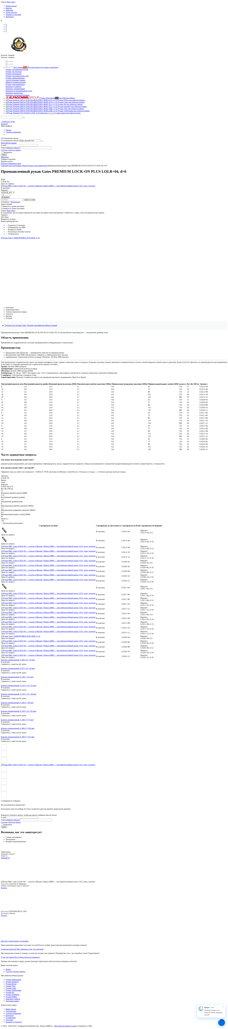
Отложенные (11, 1011)
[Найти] (24, 117)
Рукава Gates (11, 988)
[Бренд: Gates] (48, 186)
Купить (4, 888)
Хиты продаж (11, 12)
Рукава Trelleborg (12, 995)
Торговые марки (12, 1001)
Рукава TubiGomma (13, 990)
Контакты (10, 17)
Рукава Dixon (11, 984)
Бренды (9, 8)
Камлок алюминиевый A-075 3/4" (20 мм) (18, 668)
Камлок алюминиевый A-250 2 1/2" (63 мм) (18, 711)
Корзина (4, 163)
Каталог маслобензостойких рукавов (42, 325)
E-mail (3, 145)
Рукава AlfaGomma (13, 980)
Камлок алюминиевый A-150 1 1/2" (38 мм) (18, 694)
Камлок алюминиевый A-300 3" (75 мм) (17, 720)
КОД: (3, 179)
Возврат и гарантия (13, 1022)
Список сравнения (13, 132)
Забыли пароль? (13, 148)
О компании (11, 1018)
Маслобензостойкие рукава (65, 1026)
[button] (15, 202)
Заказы (8, 130)
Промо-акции (11, 6)
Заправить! (5, 858)
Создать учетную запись (11, 150)
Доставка (9, 1020)
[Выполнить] (42, 141)
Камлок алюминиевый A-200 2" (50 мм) (17, 703)
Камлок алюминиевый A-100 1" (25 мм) (17, 677)
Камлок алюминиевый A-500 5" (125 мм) (17, 737)
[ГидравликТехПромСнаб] (19, 53)
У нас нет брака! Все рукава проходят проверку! (20, 957)
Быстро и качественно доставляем (14, 941)
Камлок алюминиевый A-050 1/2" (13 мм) (18, 660)
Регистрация (11, 143)
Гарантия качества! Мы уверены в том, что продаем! (22, 949)
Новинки (9, 10)
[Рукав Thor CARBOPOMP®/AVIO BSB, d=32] (20, 238)
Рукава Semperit (12, 982)
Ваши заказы (11, 1009)
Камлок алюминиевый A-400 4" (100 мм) (17, 728)
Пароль (4, 148)
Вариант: (4, 190)
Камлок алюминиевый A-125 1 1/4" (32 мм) (18, 686)
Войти (3, 143)
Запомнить (7, 152)
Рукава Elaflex (11, 997)
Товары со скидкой (13, 15)
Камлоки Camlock (13, 999)
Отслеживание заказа (9, 141)
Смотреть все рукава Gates (15, 325)
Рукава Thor (10, 986)
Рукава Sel (10, 992)
